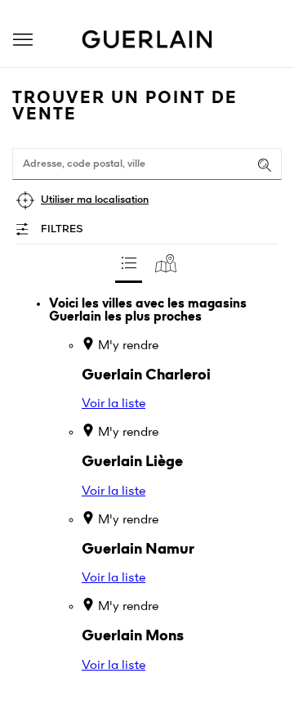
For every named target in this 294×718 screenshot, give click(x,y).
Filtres (62, 229)
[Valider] (264, 165)
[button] (23, 40)
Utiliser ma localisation (95, 200)
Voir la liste (113, 404)
